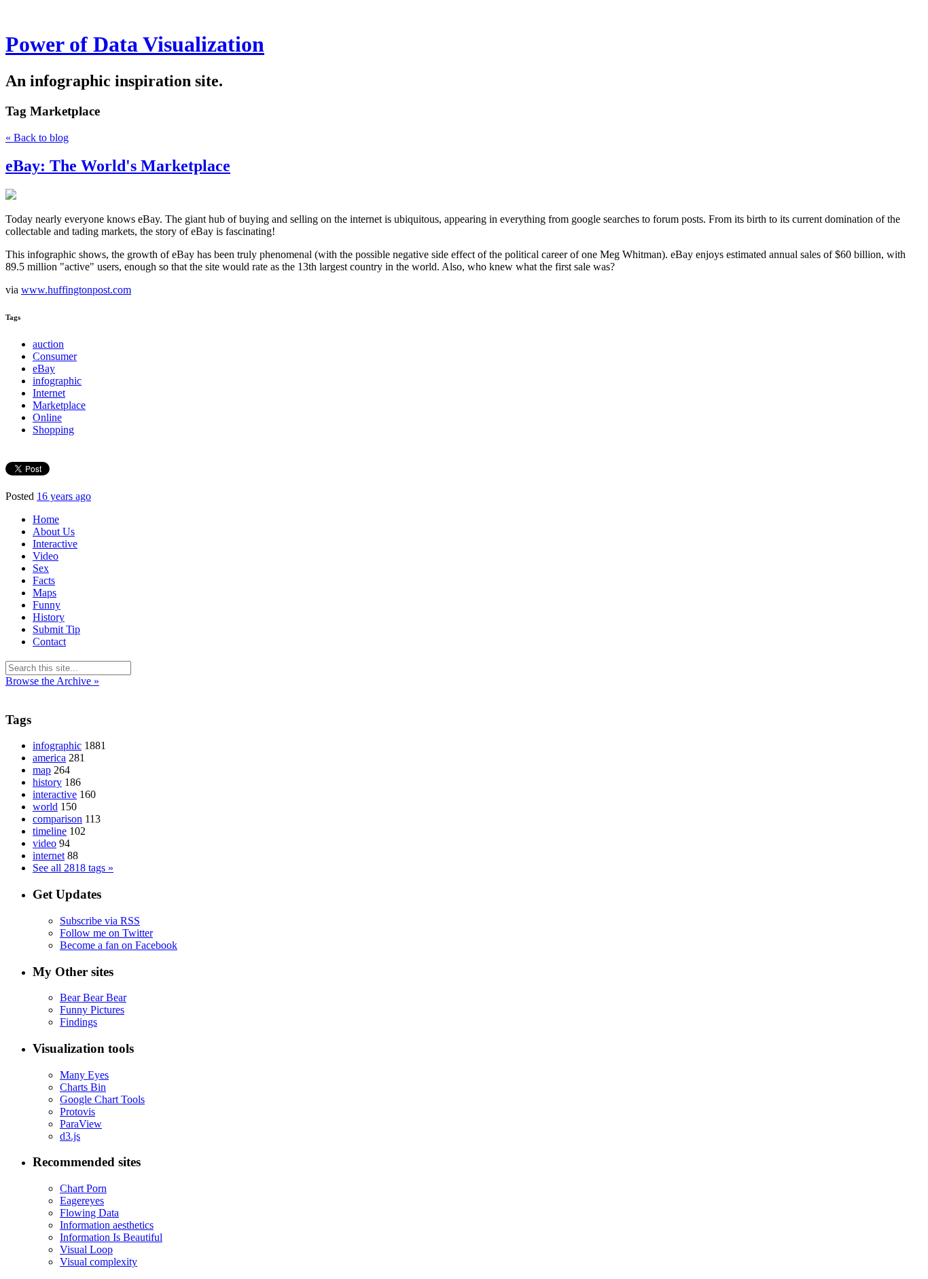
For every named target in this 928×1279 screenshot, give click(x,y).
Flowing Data (89, 1213)
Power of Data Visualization (134, 44)
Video (45, 556)
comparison (57, 819)
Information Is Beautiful (111, 1237)
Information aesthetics (107, 1225)
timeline (50, 831)
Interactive (55, 544)
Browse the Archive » (52, 681)
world (45, 806)
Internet (49, 393)
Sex (41, 568)
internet (49, 855)
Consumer (55, 356)
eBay (44, 368)
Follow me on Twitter (106, 933)
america (49, 757)
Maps (44, 592)
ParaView (81, 1124)
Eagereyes (82, 1200)
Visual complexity (98, 1261)
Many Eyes (84, 1075)
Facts (44, 580)
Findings (78, 1022)
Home (46, 519)
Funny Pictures (92, 1009)
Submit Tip (56, 629)
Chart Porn (83, 1188)
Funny (46, 605)
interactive (55, 794)
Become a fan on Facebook (118, 945)
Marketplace (59, 405)
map (42, 770)
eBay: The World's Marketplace (117, 166)
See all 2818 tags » (73, 867)
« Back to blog (37, 137)
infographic (57, 380)
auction (48, 344)
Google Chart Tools (102, 1099)
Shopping (53, 429)
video (44, 843)
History (49, 617)
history (47, 782)
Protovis (77, 1111)
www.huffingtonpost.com (76, 289)
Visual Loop (86, 1249)
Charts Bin (83, 1087)
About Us (54, 531)
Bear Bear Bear (93, 997)
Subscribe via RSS (100, 920)
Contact (49, 641)
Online (47, 417)
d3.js (70, 1136)
